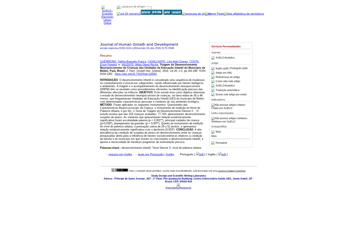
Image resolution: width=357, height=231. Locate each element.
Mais (218, 131)
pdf (201, 154)
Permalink (221, 142)
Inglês (169, 154)
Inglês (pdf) (222, 68)
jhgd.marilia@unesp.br (178, 187)
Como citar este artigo (228, 81)
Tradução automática (227, 90)
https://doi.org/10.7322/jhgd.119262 (136, 73)
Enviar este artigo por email (231, 94)
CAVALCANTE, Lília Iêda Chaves (168, 61)
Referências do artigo (228, 77)
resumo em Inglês (120, 154)
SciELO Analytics (225, 57)
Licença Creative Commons (232, 171)
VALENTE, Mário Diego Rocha (139, 64)
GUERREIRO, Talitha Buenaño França (123, 61)
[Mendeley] (213, 131)
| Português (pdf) (238, 68)
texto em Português (151, 154)
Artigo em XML (224, 72)
